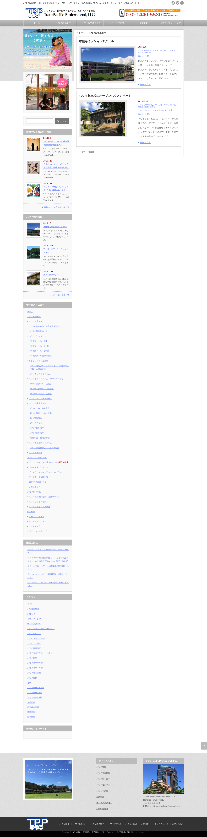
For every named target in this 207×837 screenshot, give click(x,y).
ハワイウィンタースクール (40, 398)
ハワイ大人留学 (35, 423)
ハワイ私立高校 (34, 673)
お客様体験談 (33, 609)
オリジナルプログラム (90, 23)
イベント (31, 604)
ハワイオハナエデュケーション (40, 628)
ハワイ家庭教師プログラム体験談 (44, 448)
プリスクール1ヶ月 (35, 687)
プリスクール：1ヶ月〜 (40, 346)
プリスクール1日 (34, 697)
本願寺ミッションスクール (96, 41)
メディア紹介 (34, 526)
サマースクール (144, 50)
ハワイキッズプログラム (39, 374)
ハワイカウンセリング (170, 23)
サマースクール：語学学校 (42, 389)
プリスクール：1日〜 (39, 341)
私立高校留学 (36, 418)
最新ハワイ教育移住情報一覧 (56, 207)
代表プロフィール (36, 516)
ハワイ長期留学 (37, 433)
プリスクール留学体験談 (41, 356)
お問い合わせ (102, 809)
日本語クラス (34, 487)
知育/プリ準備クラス (38, 482)
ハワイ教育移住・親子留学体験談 (44, 326)
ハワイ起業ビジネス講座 (39, 507)
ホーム (36, 23)
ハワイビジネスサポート (39, 502)
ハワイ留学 (32, 658)
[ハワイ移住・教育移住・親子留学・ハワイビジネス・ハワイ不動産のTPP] (62, 16)
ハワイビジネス (116, 23)
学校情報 (148, 52)
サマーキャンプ (34, 619)
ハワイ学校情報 (35, 452)
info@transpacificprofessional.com (165, 806)
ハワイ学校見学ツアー (40, 331)
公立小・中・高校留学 (40, 408)
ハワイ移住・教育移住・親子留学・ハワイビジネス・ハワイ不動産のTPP (101, 832)
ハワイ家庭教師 (34, 648)
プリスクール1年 (34, 692)
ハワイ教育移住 (63, 23)
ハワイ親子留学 (35, 321)
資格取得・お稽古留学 (40, 438)
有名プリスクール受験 (38, 361)
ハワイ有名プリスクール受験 (40, 653)
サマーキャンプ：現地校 (41, 394)
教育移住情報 (149, 107)
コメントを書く (144, 56)
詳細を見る (145, 84)
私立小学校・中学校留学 (41, 413)
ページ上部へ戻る (204, 746)
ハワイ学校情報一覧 (60, 295)
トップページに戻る (86, 152)
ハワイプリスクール (37, 336)
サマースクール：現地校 (41, 384)
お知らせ (31, 614)
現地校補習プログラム (38, 467)
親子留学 (31, 717)
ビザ (29, 683)
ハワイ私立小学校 (160, 105)
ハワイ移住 (32, 678)
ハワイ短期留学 (37, 428)
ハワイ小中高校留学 (37, 403)
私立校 (167, 110)
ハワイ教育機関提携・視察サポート (44, 497)
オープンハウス (144, 110)
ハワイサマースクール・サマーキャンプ (46, 379)
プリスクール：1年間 (39, 351)
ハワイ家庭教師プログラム (40, 443)
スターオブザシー (51, 275)
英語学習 (31, 712)
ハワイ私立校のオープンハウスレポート (105, 95)
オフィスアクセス (36, 521)
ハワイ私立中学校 (159, 50)
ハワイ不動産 (102, 791)
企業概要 (143, 23)
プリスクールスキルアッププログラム (45, 472)
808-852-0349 (154, 803)
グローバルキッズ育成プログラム (49, 462)
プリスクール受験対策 (38, 477)
